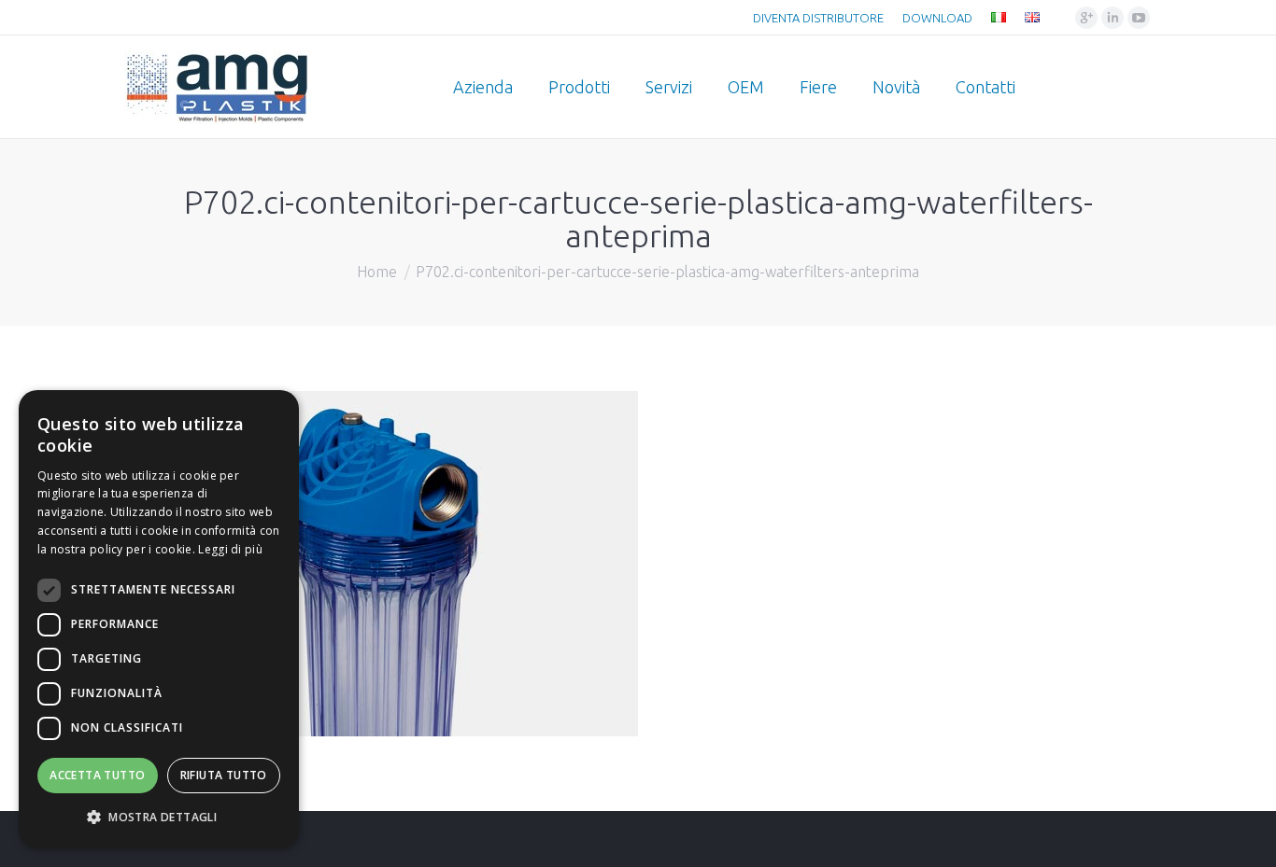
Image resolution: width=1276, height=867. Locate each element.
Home (377, 271)
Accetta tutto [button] (97, 775)
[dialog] (159, 619)
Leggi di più (230, 549)
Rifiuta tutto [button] (223, 775)
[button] (158, 817)
